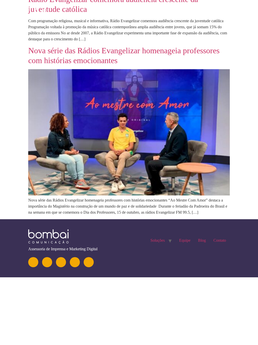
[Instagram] (33, 262)
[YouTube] (61, 262)
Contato (235, 11)
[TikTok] (89, 262)
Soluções (157, 11)
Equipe (186, 11)
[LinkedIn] (47, 262)
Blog (209, 11)
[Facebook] (75, 262)
